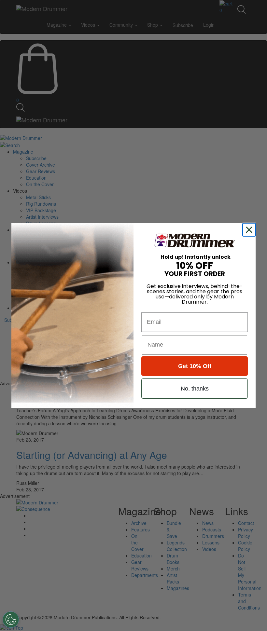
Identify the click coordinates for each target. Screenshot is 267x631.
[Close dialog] (250, 229)
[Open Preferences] (11, 619)
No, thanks (195, 388)
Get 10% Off (194, 366)
